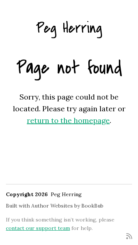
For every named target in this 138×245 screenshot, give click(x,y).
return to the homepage (68, 120)
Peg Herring (69, 28)
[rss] (129, 235)
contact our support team (38, 228)
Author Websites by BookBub (67, 205)
